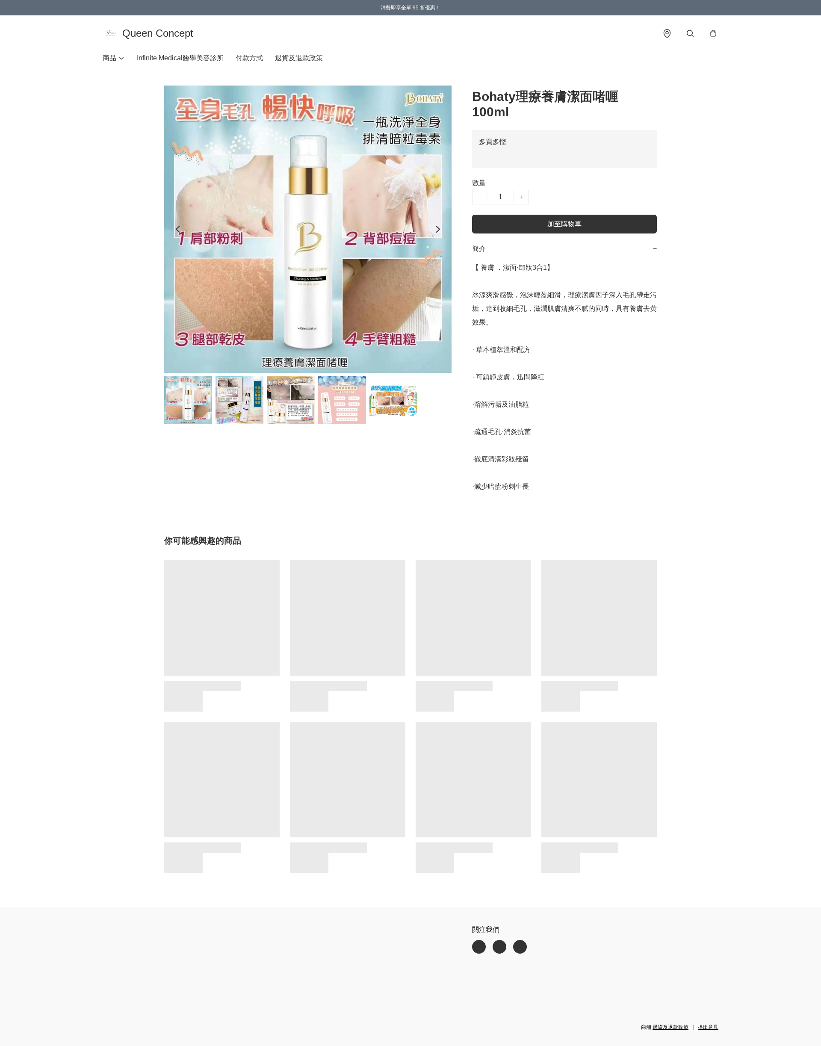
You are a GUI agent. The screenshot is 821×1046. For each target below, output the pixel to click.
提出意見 (708, 1027)
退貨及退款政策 (299, 58)
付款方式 (249, 58)
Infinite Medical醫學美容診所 (180, 58)
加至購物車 (564, 224)
